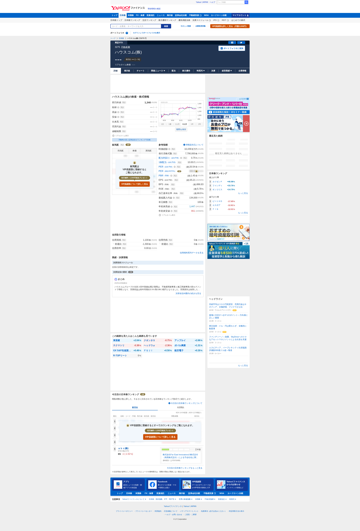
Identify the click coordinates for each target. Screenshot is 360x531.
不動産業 (125, 47)
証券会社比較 (181, 15)
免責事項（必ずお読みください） (213, 511)
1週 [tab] (170, 124)
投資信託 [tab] (221, 499)
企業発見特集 (200, 26)
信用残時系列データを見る (191, 253)
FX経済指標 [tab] (209, 499)
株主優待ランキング (167, 20)
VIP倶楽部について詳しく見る (134, 184)
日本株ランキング (132, 20)
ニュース (161, 15)
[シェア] (232, 42)
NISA (206, 15)
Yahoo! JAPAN (202, 2)
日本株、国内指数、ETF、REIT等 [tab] (161, 499)
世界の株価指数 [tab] (185, 499)
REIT (224, 20)
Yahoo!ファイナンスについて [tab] (133, 499)
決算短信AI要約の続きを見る (188, 293)
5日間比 (180, 407)
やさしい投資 (186, 26)
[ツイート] (241, 42)
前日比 (135, 407)
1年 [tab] (192, 124)
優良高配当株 (184, 20)
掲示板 (170, 15)
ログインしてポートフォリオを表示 (146, 33)
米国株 (131, 15)
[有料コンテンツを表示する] (196, 171)
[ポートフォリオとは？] (126, 32)
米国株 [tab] (197, 499)
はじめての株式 (238, 20)
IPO (215, 20)
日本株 (123, 15)
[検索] (246, 2)
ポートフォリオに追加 (233, 48)
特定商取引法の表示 (236, 511)
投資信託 (151, 15)
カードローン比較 (219, 15)
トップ (114, 15)
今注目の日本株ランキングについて (186, 403)
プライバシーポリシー (124, 511)
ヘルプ (212, 2)
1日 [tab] (162, 124)
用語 (124, 102)
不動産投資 (194, 15)
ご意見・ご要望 (190, 515)
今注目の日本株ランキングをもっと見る (184, 468)
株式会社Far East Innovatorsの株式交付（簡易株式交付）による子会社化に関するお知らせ (180, 456)
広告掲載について (170, 511)
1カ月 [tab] (177, 124)
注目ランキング (149, 20)
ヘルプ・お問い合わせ (173, 515)
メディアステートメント (189, 511)
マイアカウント (239, 15)
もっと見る (243, 193)
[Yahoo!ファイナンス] (128, 7)
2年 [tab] (199, 124)
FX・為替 (140, 15)
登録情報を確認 (154, 9)
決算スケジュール (200, 20)
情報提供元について (194, 145)
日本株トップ (116, 20)
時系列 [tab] (231, 499)
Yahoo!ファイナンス (173, 506)
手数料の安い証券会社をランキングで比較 (135, 140)
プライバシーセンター (143, 511)
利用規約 (158, 511)
